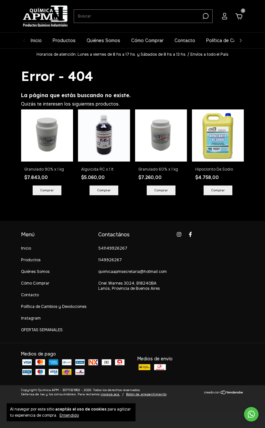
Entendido (69, 415)
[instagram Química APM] (179, 234)
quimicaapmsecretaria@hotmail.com (132, 271)
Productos (64, 40)
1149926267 (110, 260)
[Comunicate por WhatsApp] (251, 414)
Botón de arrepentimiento (146, 394)
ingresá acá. (110, 394)
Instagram (31, 318)
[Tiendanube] (224, 393)
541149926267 (112, 248)
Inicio (36, 40)
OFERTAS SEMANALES (42, 329)
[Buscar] (205, 16)
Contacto (185, 40)
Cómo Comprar (147, 40)
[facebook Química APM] (190, 234)
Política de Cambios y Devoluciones (54, 306)
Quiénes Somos (103, 40)
